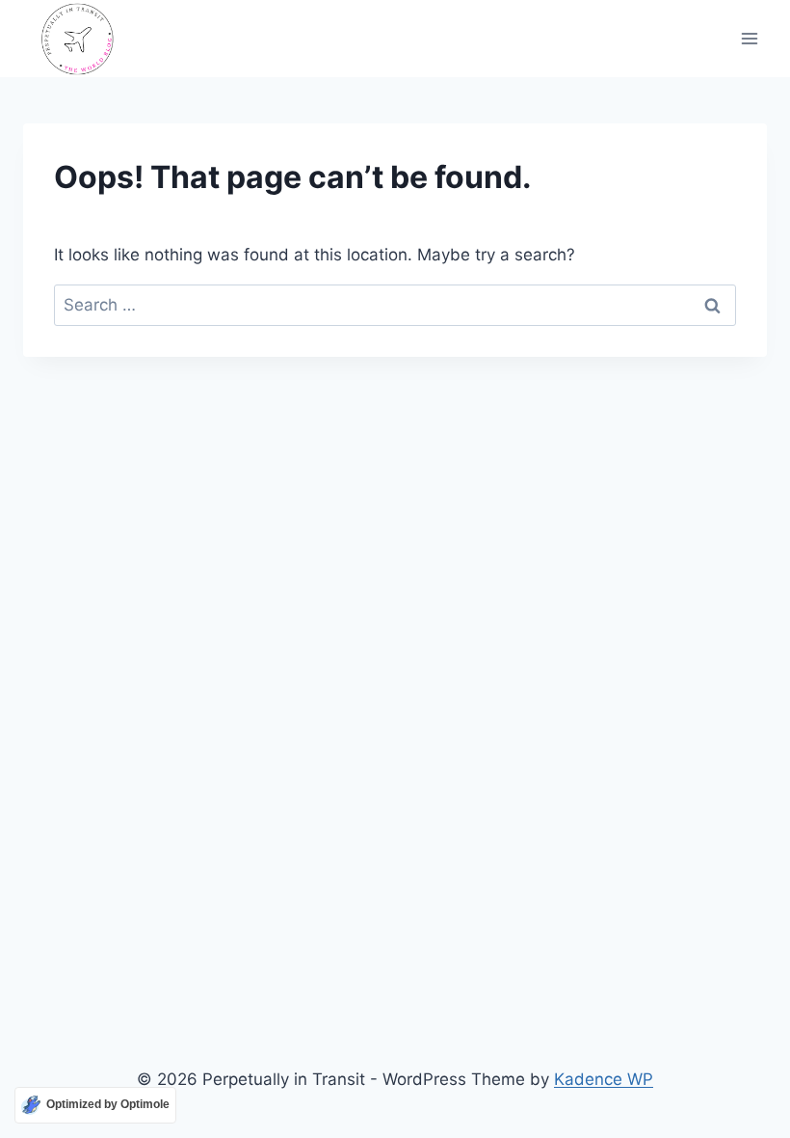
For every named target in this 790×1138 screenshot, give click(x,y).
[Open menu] (749, 39)
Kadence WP (603, 1079)
